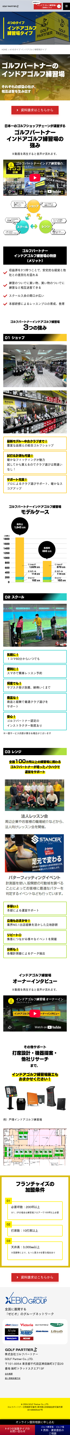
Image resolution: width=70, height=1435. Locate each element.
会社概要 (9, 1374)
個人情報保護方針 (13, 1378)
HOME (4, 49)
